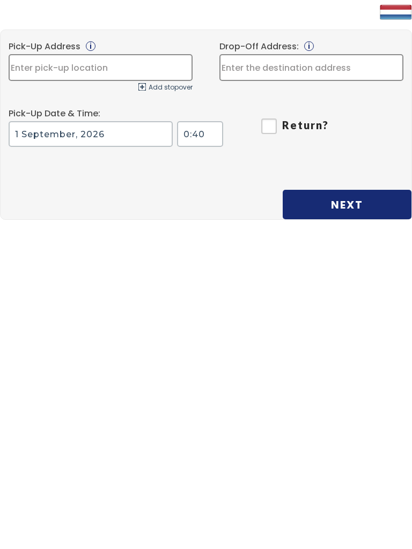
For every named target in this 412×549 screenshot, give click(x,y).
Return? (305, 124)
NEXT (347, 204)
